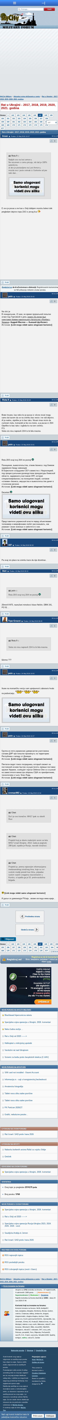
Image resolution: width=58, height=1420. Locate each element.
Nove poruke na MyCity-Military (16, 1010)
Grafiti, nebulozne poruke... (16, 1114)
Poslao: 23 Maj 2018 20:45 (21, 400)
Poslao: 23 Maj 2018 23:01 (25, 445)
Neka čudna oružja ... (14, 1029)
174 (35, 125)
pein (10, 296)
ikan (4, 571)
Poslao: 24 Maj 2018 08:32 (19, 571)
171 (19, 125)
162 (19, 122)
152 (13, 118)
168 (2, 125)
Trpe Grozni (14, 621)
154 (24, 118)
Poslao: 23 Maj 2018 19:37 (20, 136)
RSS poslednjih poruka (14, 1262)
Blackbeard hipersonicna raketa (18, 1015)
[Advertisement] (29, 63)
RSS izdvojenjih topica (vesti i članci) (21, 1269)
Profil (6, 282)
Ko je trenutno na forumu (13, 1286)
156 (35, 118)
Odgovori (10, 939)
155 (30, 118)
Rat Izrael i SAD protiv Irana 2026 (19, 1134)
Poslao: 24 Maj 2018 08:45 (33, 621)
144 (23, 115)
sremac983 (13, 793)
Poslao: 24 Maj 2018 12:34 (31, 793)
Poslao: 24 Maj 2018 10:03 (25, 673)
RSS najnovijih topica (14, 1255)
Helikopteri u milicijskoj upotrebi (18, 1043)
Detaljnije (44, 1295)
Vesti (34, 1359)
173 (30, 125)
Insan (5, 136)
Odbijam (50, 1416)
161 (13, 122)
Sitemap (30, 1350)
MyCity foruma (18, 1405)
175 (41, 125)
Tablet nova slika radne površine (18, 1093)
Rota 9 (5, 400)
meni (14, 3)
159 (2, 122)
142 (12, 115)
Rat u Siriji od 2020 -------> (16, 1036)
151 (8, 118)
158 (46, 118)
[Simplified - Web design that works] (42, 1383)
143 (18, 115)
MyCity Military (6, 96)
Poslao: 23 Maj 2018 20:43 (25, 296)
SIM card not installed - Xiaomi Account (22, 1072)
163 (24, 122)
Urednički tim (41, 1350)
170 (13, 125)
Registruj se (7, 287)
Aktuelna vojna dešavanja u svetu (27, 96)
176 (41, 951)
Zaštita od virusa (38, 1362)
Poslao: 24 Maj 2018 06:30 (24, 545)
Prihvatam (38, 1416)
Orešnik (8, 1156)
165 (35, 122)
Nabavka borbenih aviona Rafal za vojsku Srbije (25, 1149)
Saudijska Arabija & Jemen (16, 1233)
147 (40, 115)
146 (34, 115)
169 (8, 125)
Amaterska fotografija (14, 1086)
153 (19, 118)
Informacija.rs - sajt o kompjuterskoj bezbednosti (26, 1079)
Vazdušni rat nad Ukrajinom (16, 1050)
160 (8, 122)
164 (30, 122)
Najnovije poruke (17, 1350)
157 (41, 118)
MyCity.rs (39, 1359)
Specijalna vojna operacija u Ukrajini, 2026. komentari (28, 1022)
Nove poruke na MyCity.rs (14, 1067)
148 (45, 115)
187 (10, 545)
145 (29, 115)
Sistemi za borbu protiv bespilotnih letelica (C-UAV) (27, 1057)
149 (51, 115)
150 (2, 118)
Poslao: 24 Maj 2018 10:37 (25, 736)
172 (24, 125)
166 (41, 122)
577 (2, 128)
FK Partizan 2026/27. (14, 1107)
